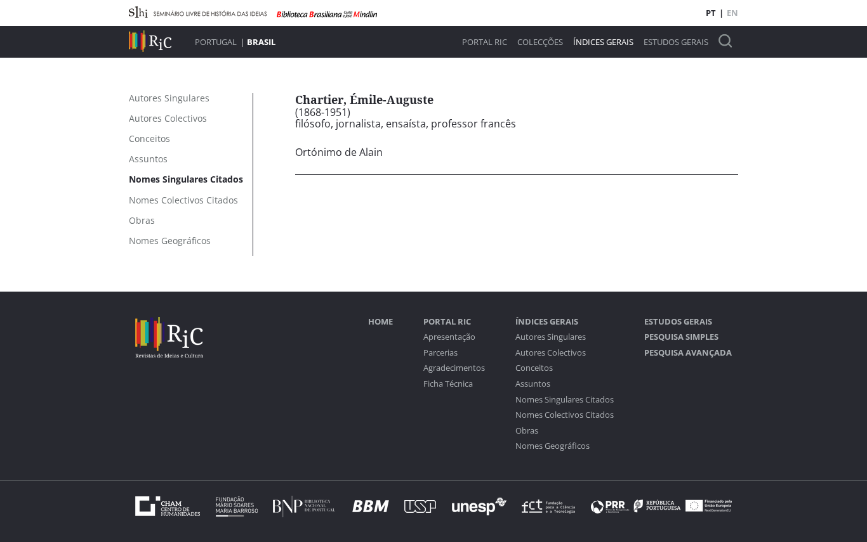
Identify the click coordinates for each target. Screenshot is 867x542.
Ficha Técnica (448, 384)
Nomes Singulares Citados (564, 399)
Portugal (216, 42)
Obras (526, 431)
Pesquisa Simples (681, 337)
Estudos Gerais (676, 42)
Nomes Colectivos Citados (564, 415)
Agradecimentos (454, 368)
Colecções (540, 42)
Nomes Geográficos (552, 446)
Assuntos (532, 384)
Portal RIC (484, 42)
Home (380, 321)
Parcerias (440, 353)
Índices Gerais (603, 42)
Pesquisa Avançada (688, 353)
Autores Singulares (550, 337)
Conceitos (534, 368)
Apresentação (449, 337)
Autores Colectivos (550, 353)
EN (732, 12)
